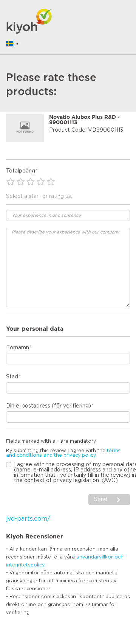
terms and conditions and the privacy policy (63, 452)
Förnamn (17, 347)
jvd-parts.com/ (28, 519)
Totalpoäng (20, 171)
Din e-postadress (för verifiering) (48, 406)
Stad (12, 377)
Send (101, 499)
